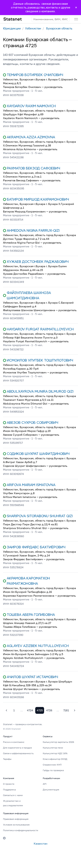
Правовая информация (15, 819)
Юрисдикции (12, 28)
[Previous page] (6, 710)
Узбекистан (33, 28)
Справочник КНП (52, 764)
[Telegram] (4, 838)
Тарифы (7, 759)
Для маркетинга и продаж (17, 747)
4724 (30, 710)
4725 (40, 710)
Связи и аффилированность (18, 753)
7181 (66, 710)
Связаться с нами (13, 795)
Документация (51, 789)
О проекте (8, 783)
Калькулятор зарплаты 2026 (58, 742)
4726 (49, 710)
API (45, 783)
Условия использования (16, 824)
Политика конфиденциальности (20, 830)
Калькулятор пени (53, 747)
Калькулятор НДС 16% (55, 753)
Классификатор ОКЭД (55, 759)
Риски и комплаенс (13, 742)
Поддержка (9, 789)
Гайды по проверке (53, 770)
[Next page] (74, 710)
